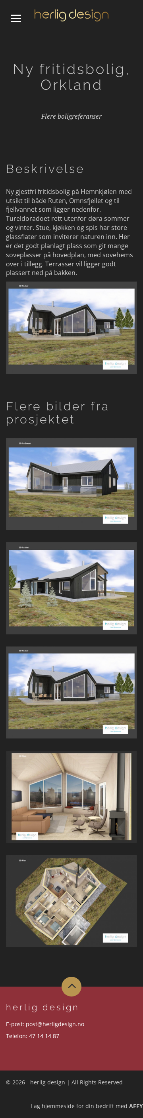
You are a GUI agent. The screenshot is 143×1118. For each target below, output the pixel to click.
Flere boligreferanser (71, 116)
